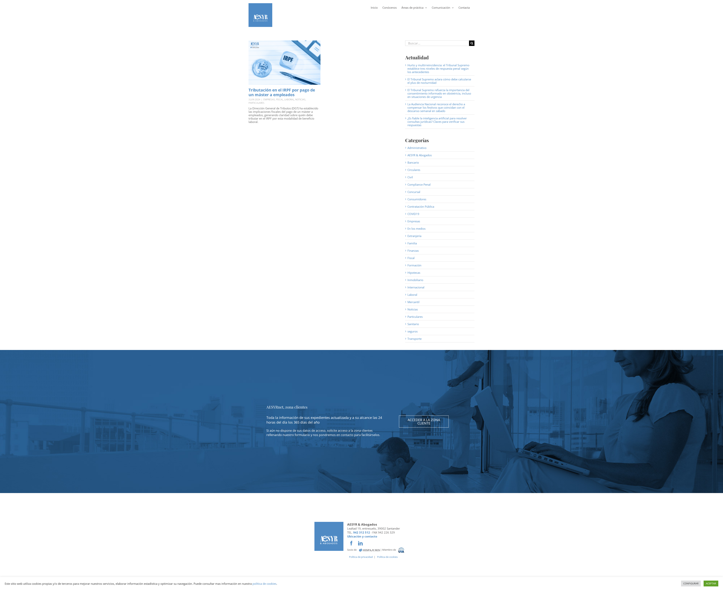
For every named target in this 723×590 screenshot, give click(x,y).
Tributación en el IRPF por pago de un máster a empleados (282, 92)
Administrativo (416, 147)
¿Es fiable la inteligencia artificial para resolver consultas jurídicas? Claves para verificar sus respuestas (437, 121)
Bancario (413, 162)
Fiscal (279, 99)
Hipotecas (413, 272)
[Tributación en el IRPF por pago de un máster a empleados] (284, 62)
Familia (412, 243)
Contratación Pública (420, 206)
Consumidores (416, 199)
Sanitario (413, 324)
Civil (410, 177)
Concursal (413, 192)
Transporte (414, 338)
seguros (412, 331)
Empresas (269, 99)
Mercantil (413, 302)
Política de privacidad (361, 557)
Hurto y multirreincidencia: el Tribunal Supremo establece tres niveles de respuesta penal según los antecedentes (438, 68)
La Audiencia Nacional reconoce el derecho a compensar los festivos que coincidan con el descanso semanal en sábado (436, 107)
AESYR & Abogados (419, 155)
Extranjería (414, 236)
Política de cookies (387, 557)
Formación (414, 265)
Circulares (413, 170)
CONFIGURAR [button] (691, 583)
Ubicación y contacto (362, 536)
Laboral (289, 99)
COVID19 (413, 214)
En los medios (416, 228)
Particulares (256, 102)
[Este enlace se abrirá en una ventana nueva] (369, 550)
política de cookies (264, 583)
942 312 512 (361, 532)
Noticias (300, 99)
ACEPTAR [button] (711, 583)
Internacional (415, 287)
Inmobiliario (415, 280)
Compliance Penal (419, 184)
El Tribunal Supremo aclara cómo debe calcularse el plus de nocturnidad (439, 81)
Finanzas (413, 250)
